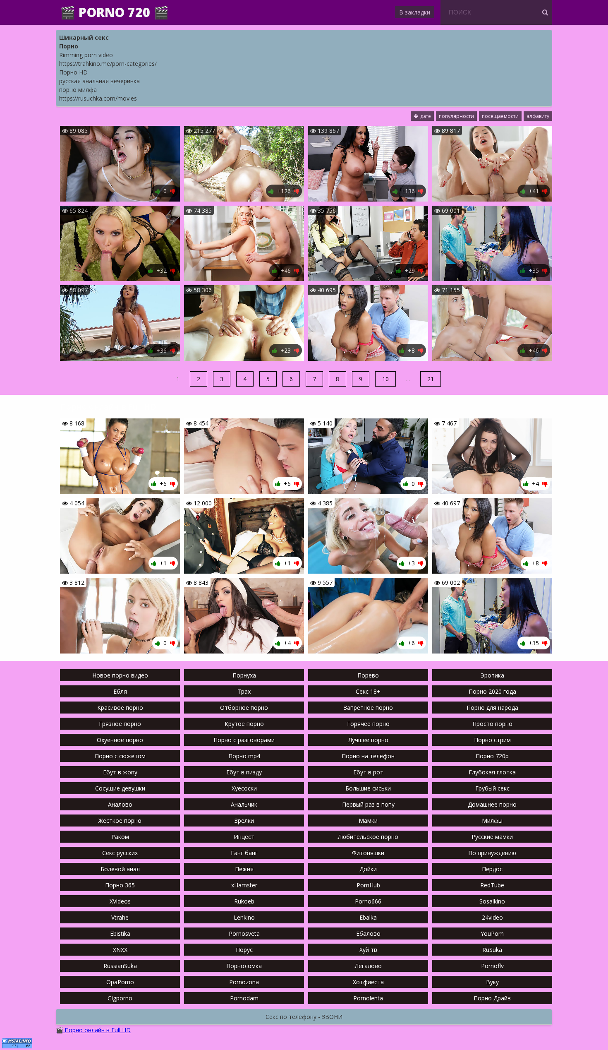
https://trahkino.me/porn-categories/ (108, 63)
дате (425, 116)
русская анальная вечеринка (99, 81)
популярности (456, 116)
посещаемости (500, 116)
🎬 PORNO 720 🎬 (114, 12)
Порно (68, 46)
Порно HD (73, 72)
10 (385, 379)
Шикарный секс (84, 37)
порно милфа (78, 90)
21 (430, 379)
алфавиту (538, 116)
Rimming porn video (86, 55)
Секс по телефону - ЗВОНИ (304, 1017)
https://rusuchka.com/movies (98, 98)
